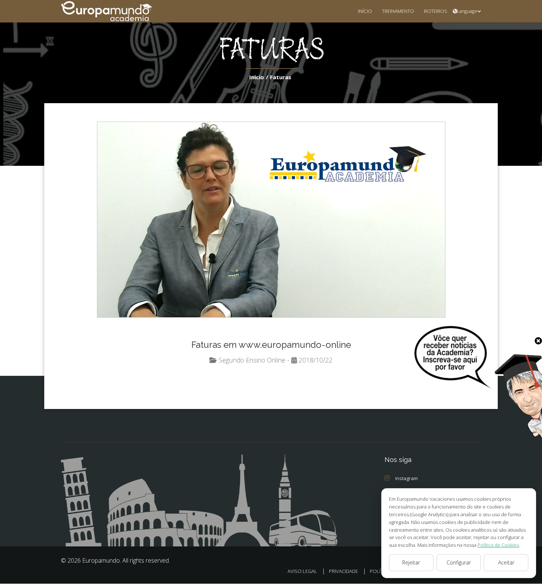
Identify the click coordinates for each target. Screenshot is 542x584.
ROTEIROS (435, 10)
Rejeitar (411, 562)
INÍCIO (365, 10)
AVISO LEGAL (302, 571)
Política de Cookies (498, 545)
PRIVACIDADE (343, 571)
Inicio (256, 77)
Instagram (406, 478)
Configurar (459, 562)
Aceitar (506, 562)
